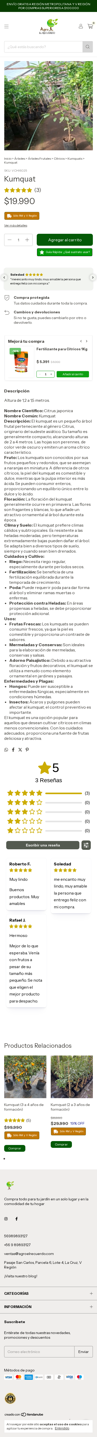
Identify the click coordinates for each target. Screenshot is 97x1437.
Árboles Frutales (39, 158)
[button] (22, 190)
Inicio (7, 158)
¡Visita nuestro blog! (20, 1276)
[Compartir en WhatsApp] (6, 749)
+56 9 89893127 (17, 1244)
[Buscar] (88, 47)
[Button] (86, 845)
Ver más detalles (15, 225)
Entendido (62, 1428)
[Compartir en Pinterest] (27, 749)
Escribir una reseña (43, 845)
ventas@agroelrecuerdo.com (29, 1253)
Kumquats (75, 158)
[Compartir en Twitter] (20, 749)
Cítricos (59, 158)
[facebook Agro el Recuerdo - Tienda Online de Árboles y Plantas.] (16, 1218)
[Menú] (6, 26)
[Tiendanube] (24, 1415)
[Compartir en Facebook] (13, 749)
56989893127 (15, 1236)
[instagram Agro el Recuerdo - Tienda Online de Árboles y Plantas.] (6, 1218)
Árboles (19, 158)
